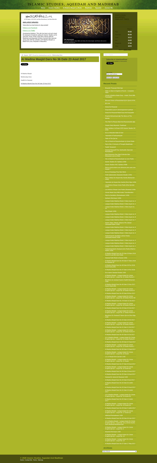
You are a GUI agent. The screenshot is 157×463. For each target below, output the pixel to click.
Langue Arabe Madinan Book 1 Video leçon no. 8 (120, 217)
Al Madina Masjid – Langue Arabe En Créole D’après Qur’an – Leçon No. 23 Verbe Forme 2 (119, 345)
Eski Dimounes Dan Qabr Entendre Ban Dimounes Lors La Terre (117, 155)
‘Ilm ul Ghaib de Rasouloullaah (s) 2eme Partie (119, 141)
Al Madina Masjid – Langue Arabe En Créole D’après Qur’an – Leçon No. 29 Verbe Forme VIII (120, 297)
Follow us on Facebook (30, 28)
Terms (35, 460)
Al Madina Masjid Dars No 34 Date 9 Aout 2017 (120, 380)
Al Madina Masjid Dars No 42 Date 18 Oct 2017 (120, 320)
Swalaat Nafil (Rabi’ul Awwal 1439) (116, 258)
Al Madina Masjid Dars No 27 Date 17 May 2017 (120, 443)
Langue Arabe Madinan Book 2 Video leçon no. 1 (120, 204)
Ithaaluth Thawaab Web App (114, 88)
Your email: (109, 72)
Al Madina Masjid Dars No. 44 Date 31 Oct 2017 (120, 301)
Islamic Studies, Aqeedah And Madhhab (73, 4)
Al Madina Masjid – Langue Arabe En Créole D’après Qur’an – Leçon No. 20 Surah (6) (119, 367)
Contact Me (109, 8)
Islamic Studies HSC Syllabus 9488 (116, 164)
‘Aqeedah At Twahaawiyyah (113, 135)
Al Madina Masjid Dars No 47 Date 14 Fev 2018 (120, 270)
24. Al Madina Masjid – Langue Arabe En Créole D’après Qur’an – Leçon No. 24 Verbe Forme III (120, 338)
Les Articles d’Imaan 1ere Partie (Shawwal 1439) (120, 189)
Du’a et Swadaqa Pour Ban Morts (115, 172)
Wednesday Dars (57, 55)
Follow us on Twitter (29, 30)
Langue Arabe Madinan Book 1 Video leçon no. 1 (120, 246)
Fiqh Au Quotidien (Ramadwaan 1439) (117, 195)
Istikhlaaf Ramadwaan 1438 (114, 415)
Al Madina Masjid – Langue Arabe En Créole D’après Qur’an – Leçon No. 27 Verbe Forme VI (120, 311)
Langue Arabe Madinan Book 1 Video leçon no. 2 (120, 243)
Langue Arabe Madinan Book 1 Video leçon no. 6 (120, 227)
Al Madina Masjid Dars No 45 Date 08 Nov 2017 (120, 293)
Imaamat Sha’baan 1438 (113, 432)
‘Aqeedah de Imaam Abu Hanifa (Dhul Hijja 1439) (120, 182)
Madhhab (88, 8)
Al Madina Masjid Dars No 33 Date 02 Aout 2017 (120, 387)
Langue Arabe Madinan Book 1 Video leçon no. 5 (120, 230)
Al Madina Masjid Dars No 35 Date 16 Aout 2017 (120, 374)
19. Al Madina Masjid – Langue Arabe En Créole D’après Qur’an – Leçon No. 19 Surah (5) (120, 395)
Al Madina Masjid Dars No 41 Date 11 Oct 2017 (120, 327)
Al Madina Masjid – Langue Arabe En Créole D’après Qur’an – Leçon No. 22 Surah (119, 353)
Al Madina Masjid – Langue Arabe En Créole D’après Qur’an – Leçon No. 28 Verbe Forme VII (120, 304)
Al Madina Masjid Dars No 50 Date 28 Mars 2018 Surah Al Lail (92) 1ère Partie (120, 254)
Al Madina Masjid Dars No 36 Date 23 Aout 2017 (53, 59)
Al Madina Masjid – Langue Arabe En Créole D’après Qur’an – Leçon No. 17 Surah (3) (119, 411)
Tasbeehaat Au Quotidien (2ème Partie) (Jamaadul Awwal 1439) (117, 236)
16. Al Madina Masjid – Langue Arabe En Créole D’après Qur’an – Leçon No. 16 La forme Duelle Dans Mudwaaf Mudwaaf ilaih (120, 422)
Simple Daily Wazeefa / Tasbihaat (115, 125)
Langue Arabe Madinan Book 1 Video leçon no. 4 (120, 233)
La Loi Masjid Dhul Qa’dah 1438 (115, 356)
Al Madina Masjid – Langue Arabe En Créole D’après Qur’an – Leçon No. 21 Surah (119, 360)
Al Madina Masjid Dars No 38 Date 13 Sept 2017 (120, 349)
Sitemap (40, 460)
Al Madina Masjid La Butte (72, 8)
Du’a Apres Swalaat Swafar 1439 (115, 272)
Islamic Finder (127, 49)
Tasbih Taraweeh (110, 147)
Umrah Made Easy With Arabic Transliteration (119, 192)
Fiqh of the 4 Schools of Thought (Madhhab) (119, 144)
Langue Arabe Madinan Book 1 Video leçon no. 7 (120, 220)
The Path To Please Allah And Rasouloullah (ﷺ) (120, 122)
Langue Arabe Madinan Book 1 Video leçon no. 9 (120, 214)
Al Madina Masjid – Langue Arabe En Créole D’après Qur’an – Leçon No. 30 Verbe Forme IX (120, 289)
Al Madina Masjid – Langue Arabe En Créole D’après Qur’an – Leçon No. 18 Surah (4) (119, 404)
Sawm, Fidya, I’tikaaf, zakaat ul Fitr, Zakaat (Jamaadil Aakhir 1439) (118, 223)
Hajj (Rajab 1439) (110, 211)
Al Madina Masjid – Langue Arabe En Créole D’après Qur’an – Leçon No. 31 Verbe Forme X (119, 276)
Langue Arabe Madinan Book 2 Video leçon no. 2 (120, 201)
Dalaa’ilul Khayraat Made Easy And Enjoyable (119, 112)
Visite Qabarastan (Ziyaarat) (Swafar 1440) (118, 175)
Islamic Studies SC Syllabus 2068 (115, 162)
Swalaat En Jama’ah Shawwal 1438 (116, 377)
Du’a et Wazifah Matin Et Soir (114, 133)
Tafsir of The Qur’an (111, 138)
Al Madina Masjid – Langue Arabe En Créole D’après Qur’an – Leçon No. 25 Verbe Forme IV (120, 331)
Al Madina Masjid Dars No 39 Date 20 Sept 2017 (120, 342)
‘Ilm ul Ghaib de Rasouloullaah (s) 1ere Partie (119, 159)
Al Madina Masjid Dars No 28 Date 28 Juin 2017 (120, 418)
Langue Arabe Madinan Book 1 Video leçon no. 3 (120, 240)
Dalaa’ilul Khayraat (111, 107)
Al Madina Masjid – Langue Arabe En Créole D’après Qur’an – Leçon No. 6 (119, 428)
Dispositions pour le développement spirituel (119, 110)
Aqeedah (98, 8)
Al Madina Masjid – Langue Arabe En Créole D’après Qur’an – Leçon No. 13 (119, 440)
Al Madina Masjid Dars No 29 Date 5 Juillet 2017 (120, 408)
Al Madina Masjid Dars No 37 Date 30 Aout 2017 (120, 364)
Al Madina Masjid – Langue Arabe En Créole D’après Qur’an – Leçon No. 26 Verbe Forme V (119, 323)
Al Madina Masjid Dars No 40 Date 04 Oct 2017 (120, 334)
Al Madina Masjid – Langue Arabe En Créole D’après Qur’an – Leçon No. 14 (119, 435)
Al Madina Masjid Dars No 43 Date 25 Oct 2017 (120, 308)
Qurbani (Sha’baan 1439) (113, 198)
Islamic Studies (54, 8)
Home (43, 8)
